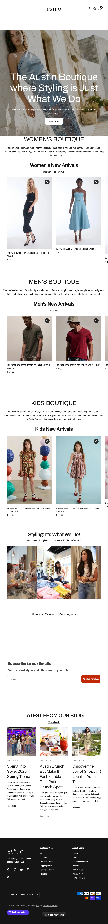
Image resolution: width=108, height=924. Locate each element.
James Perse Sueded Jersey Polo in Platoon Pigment (28, 367)
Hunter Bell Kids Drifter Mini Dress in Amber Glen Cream (28, 510)
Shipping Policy (46, 865)
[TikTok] (10, 877)
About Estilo (78, 848)
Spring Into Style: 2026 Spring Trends (19, 771)
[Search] (94, 8)
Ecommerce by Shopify (50, 905)
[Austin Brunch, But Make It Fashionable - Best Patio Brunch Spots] (54, 741)
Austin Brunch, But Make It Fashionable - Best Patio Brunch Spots (53, 776)
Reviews (75, 865)
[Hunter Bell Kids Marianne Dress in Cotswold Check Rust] (78, 470)
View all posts (53, 722)
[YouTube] (23, 870)
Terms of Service (78, 877)
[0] (99, 8)
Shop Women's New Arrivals (54, 172)
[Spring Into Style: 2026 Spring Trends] (21, 741)
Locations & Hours (47, 861)
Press (74, 857)
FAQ (41, 853)
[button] (54, 121)
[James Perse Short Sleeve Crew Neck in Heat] (78, 338)
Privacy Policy (77, 873)
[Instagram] (17, 869)
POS (37, 905)
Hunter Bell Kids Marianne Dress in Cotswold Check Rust (78, 510)
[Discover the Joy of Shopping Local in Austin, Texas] (86, 741)
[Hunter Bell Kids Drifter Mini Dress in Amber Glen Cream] (29, 470)
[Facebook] (10, 869)
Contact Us (44, 857)
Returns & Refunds (47, 869)
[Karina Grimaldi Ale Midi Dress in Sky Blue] (78, 211)
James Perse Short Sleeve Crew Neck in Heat (78, 365)
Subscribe (91, 679)
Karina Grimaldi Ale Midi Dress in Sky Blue (76, 248)
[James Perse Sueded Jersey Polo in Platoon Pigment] (29, 338)
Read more (11, 806)
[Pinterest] (30, 869)
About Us (75, 853)
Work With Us (77, 869)
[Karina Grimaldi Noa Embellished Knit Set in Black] (29, 213)
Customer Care (46, 848)
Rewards (43, 873)
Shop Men (54, 310)
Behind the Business (80, 861)
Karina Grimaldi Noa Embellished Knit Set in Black (28, 254)
